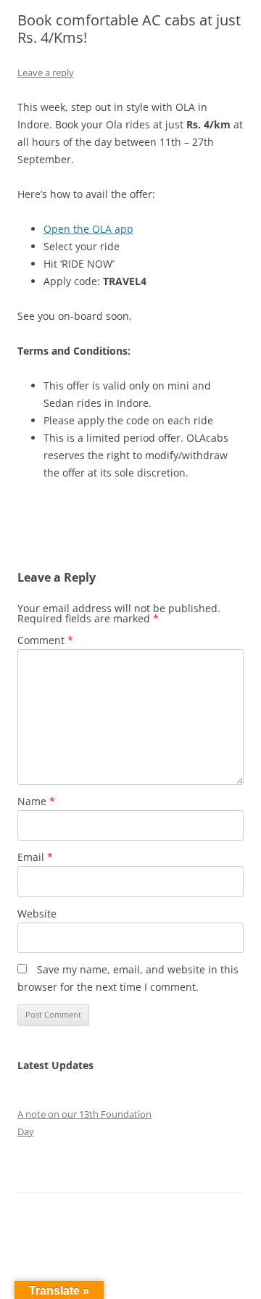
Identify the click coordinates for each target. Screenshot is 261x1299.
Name (36, 801)
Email (35, 857)
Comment (45, 640)
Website (37, 913)
